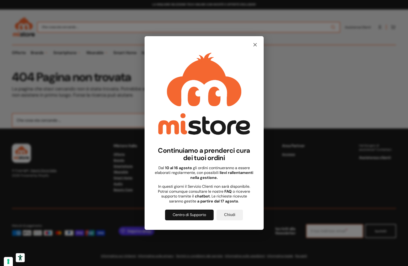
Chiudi (229, 215)
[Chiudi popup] (255, 45)
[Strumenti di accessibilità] (20, 257)
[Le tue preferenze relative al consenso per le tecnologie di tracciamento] (8, 261)
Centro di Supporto (189, 214)
